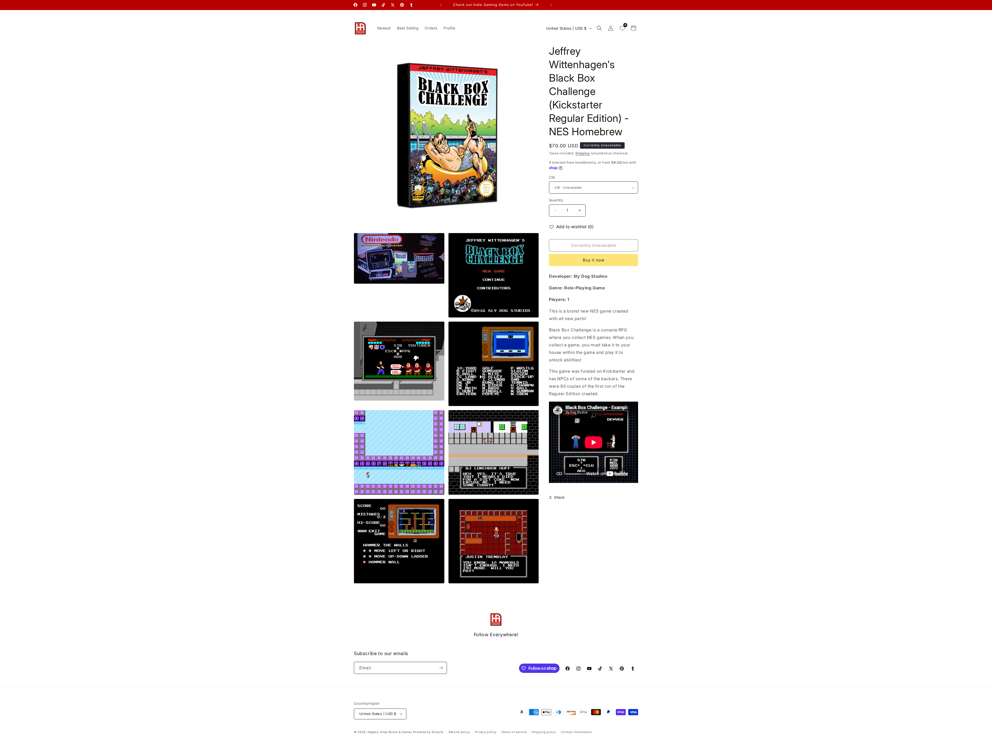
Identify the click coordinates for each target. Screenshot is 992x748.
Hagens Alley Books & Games (390, 732)
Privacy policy (486, 732)
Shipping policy (544, 732)
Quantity (556, 200)
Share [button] (559, 497)
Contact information (576, 732)
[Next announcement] (551, 5)
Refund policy (459, 732)
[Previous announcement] (441, 5)
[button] (599, 28)
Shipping (582, 153)
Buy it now (594, 260)
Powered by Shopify (428, 732)
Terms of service (513, 732)
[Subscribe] (441, 668)
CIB (552, 177)
